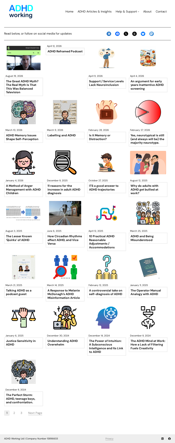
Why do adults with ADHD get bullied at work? (144, 189)
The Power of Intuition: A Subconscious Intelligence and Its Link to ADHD (106, 346)
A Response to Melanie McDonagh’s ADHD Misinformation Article (64, 294)
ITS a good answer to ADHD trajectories (104, 187)
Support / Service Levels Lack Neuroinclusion (106, 83)
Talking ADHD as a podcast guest (18, 292)
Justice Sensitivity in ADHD (21, 343)
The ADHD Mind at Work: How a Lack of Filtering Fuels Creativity (148, 344)
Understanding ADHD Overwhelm (63, 343)
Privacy (109, 438)
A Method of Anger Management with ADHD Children (23, 189)
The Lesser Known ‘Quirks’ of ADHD (19, 238)
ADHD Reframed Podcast (65, 51)
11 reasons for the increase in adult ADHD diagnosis (64, 189)
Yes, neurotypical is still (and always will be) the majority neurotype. (147, 139)
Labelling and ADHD (62, 135)
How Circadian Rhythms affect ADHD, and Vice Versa (65, 239)
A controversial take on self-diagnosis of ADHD (105, 292)
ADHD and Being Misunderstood (142, 238)
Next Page (35, 413)
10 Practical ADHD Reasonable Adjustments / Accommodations (102, 241)
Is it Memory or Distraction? (99, 137)
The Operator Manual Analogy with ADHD (146, 292)
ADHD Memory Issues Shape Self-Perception (22, 137)
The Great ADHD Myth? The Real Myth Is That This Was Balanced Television (22, 87)
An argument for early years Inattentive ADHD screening (147, 85)
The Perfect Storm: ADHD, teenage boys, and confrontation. (20, 398)
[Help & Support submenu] (138, 11)
